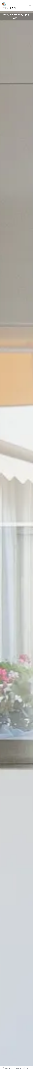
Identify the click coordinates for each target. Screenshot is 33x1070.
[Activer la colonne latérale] (30, 5)
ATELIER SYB (9, 8)
